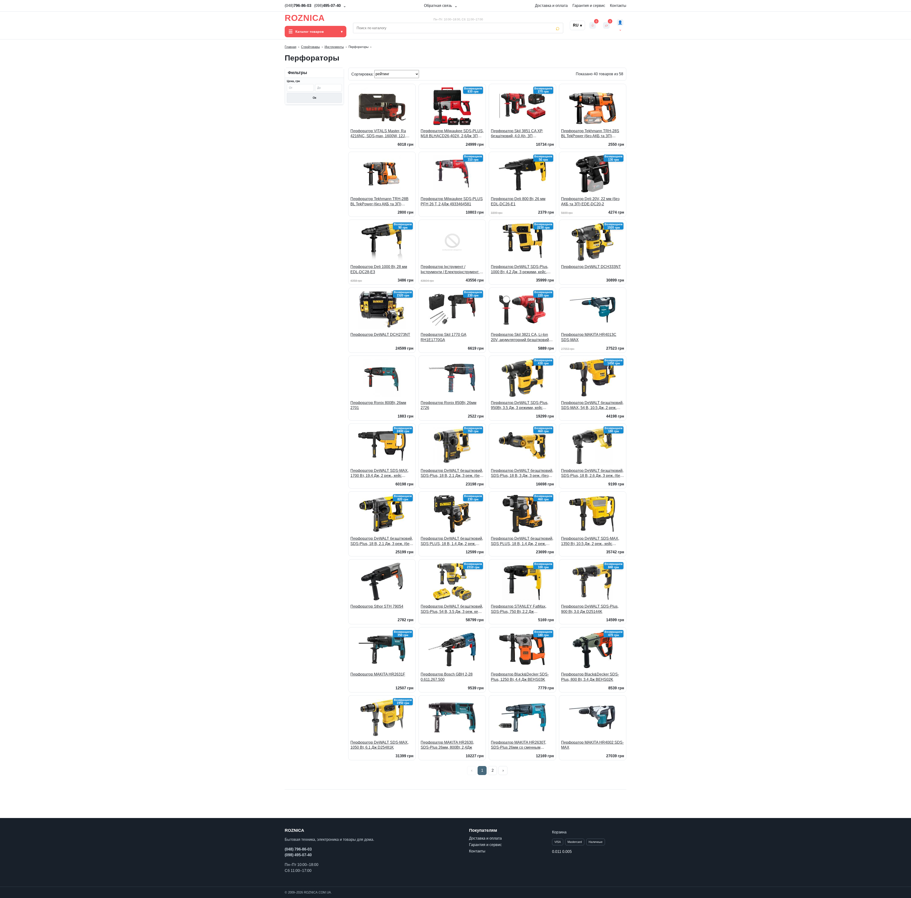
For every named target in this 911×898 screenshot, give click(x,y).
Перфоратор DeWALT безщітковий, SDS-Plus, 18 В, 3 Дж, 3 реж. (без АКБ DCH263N (522, 473)
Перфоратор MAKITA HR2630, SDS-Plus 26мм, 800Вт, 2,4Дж (447, 745)
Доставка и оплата (551, 6)
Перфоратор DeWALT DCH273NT (380, 335)
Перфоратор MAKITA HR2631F (377, 674)
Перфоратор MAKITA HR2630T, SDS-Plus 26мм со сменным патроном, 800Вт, (518, 745)
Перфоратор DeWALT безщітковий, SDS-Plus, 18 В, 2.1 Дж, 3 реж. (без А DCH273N (452, 473)
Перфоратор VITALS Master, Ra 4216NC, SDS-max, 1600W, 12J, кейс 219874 (378, 134)
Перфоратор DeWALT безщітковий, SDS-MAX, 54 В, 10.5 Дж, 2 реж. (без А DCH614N (592, 405)
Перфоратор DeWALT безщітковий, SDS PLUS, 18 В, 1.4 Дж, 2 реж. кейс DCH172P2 (522, 541)
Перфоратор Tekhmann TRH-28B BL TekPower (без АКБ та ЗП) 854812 (379, 202)
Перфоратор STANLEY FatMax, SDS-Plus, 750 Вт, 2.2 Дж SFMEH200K (518, 609)
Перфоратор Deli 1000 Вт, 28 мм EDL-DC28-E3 (378, 269)
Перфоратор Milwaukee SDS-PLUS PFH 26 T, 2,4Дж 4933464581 (452, 201)
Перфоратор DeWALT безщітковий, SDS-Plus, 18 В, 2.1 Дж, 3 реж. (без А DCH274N (381, 541)
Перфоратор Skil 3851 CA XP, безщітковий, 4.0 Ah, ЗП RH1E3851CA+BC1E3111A (517, 134)
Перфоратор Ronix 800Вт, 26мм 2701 (378, 405)
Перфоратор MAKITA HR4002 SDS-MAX (592, 745)
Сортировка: (362, 74)
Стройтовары (310, 47)
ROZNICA (305, 18)
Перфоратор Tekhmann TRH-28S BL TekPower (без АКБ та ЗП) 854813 (590, 134)
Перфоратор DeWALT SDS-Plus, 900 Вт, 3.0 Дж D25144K (589, 609)
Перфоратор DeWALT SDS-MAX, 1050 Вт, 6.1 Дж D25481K (379, 745)
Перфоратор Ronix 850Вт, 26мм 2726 (448, 405)
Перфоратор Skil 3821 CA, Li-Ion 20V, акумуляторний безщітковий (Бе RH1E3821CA (520, 337)
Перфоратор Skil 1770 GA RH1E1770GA (443, 337)
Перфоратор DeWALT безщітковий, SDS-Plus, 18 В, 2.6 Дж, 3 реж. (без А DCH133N (592, 473)
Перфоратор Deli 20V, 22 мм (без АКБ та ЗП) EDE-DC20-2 (590, 201)
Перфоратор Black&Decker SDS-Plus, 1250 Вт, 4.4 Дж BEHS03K (520, 677)
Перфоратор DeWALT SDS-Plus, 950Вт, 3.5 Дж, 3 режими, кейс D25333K (519, 405)
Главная (290, 47)
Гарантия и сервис (588, 6)
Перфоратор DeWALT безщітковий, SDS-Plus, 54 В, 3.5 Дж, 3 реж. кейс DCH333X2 (452, 609)
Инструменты (334, 47)
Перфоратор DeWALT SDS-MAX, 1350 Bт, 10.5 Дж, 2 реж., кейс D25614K (590, 541)
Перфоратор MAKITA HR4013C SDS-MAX (588, 337)
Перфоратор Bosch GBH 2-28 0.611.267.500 (447, 677)
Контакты (618, 6)
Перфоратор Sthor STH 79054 (376, 606)
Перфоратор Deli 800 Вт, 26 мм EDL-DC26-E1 (518, 201)
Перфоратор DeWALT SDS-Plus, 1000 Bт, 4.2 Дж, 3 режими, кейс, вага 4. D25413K (519, 269)
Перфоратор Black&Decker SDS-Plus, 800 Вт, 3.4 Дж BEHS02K (590, 677)
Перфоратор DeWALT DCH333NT (591, 267)
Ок (314, 97)
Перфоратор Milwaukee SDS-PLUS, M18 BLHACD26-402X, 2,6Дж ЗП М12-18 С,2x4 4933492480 (452, 134)
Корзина (559, 832)
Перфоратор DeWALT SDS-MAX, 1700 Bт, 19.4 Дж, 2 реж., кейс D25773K (379, 473)
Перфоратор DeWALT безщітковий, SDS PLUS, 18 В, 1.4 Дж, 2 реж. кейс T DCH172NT (452, 541)
